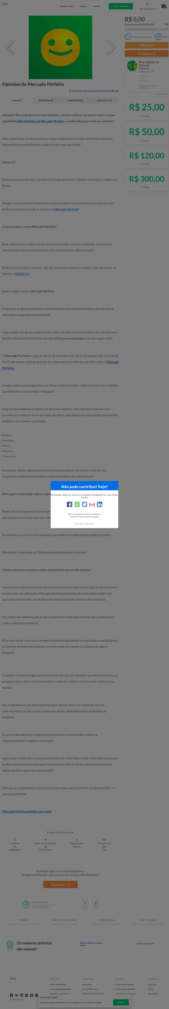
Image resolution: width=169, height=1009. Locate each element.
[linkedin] (98, 504)
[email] (91, 505)
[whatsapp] (76, 504)
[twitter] (83, 504)
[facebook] (69, 504)
